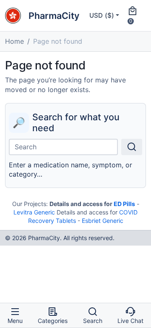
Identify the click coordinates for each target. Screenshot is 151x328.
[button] (135, 15)
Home (14, 41)
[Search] (131, 147)
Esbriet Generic (102, 220)
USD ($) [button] (101, 15)
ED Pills (124, 203)
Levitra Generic (34, 212)
